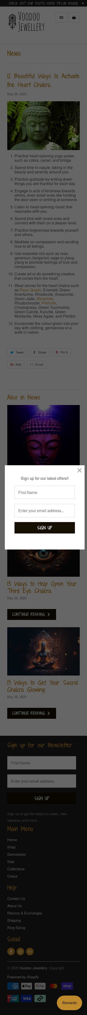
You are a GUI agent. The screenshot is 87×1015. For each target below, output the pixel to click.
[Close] (79, 470)
